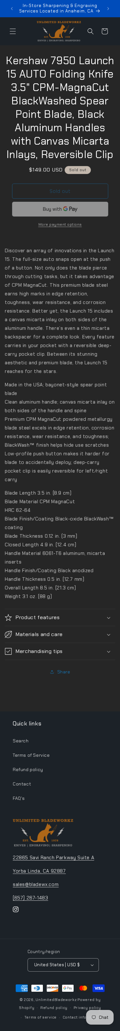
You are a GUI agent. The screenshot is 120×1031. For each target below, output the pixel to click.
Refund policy (28, 769)
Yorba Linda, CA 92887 (39, 871)
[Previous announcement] (12, 9)
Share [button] (63, 672)
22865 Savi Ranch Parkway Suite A (53, 857)
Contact (22, 784)
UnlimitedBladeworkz (56, 999)
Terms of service (40, 1017)
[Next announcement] (108, 9)
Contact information (82, 1017)
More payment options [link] (60, 224)
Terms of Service (31, 755)
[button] (13, 31)
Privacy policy (87, 1007)
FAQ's (19, 798)
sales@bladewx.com (36, 884)
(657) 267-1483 (30, 898)
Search (21, 741)
